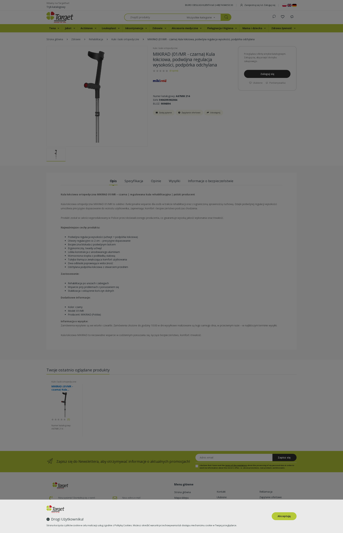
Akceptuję (284, 516)
